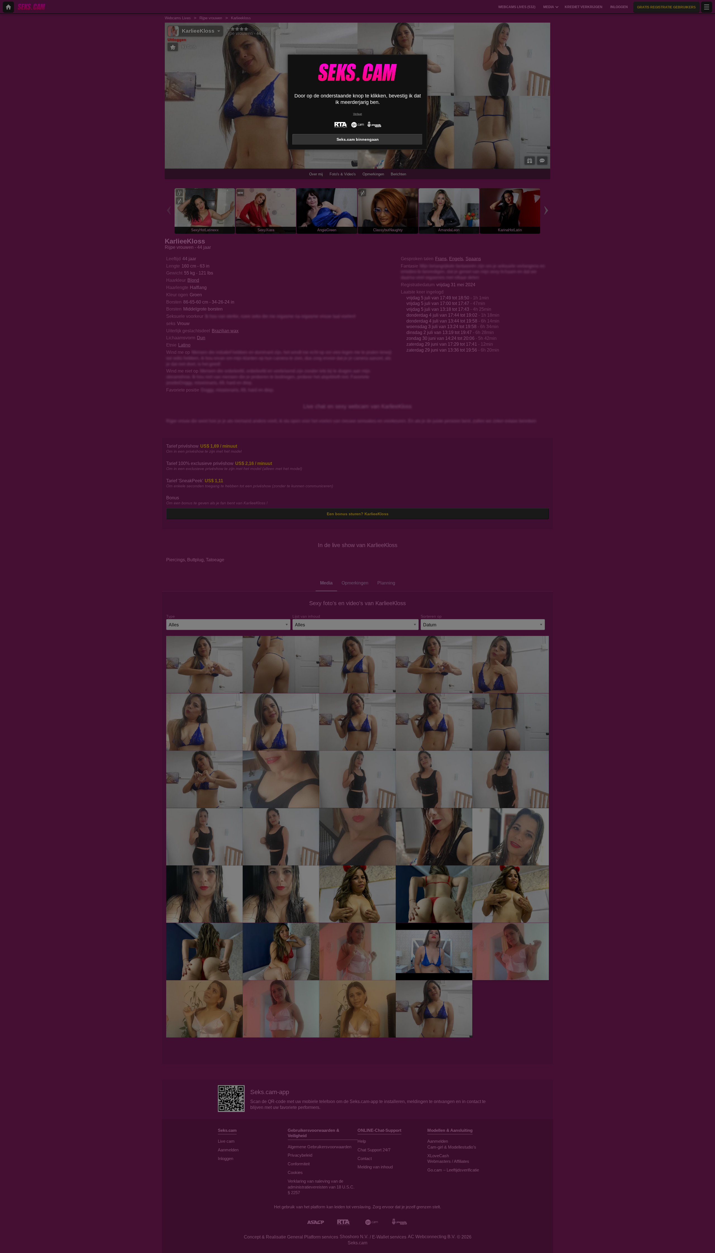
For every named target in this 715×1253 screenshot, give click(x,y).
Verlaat (357, 113)
